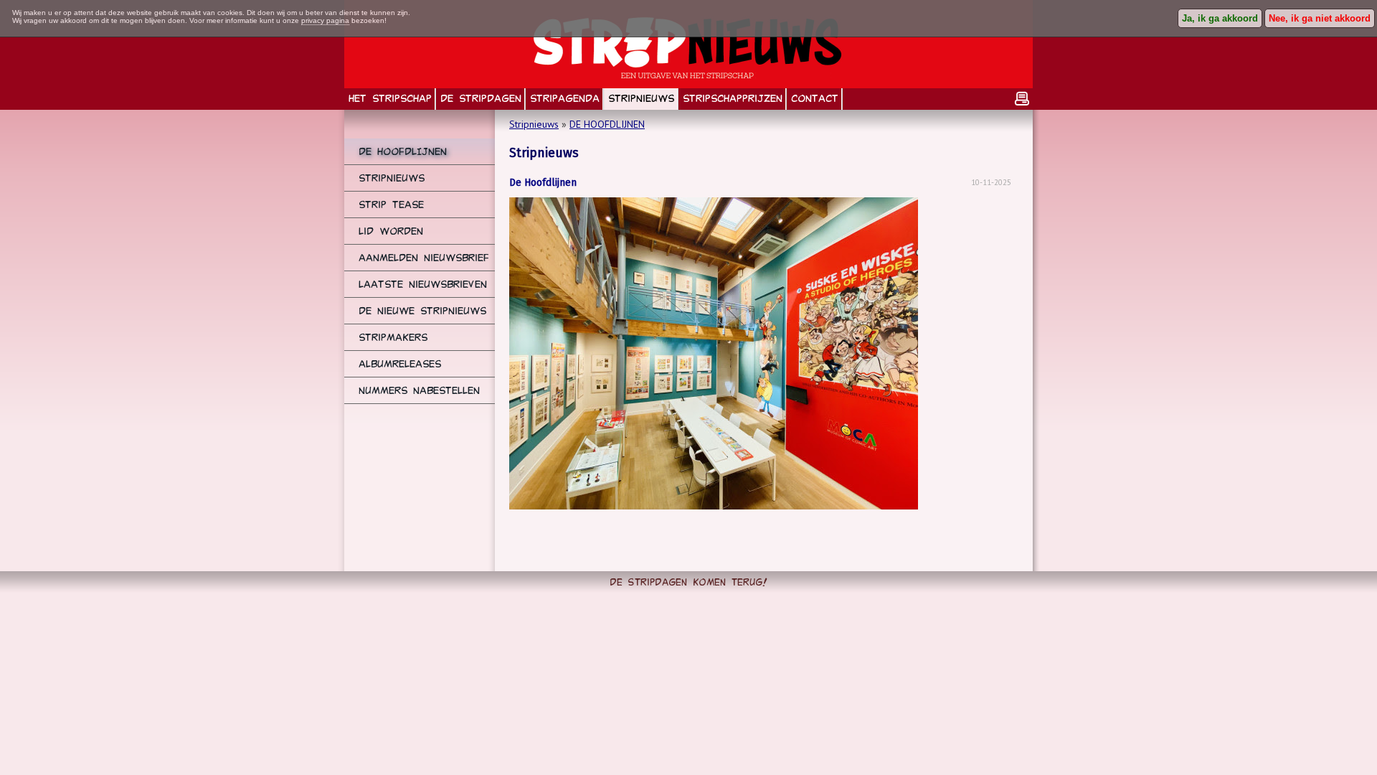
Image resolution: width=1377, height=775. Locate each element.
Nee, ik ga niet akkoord (1320, 18)
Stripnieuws (534, 124)
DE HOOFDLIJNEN (607, 124)
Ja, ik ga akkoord (1220, 18)
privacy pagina (325, 20)
